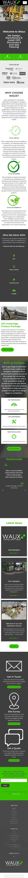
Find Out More (7, 349)
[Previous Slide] (3, 490)
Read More (14, 646)
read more (13, 553)
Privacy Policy (16, 794)
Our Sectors (14, 812)
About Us (14, 810)
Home (14, 808)
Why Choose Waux (14, 448)
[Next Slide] (25, 490)
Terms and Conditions (14, 821)
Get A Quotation (14, 760)
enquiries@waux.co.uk (15, 844)
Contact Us (14, 817)
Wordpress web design (9, 877)
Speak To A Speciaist (14, 687)
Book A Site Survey (14, 723)
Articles (14, 815)
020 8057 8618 (16, 846)
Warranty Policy (14, 823)
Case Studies (14, 813)
